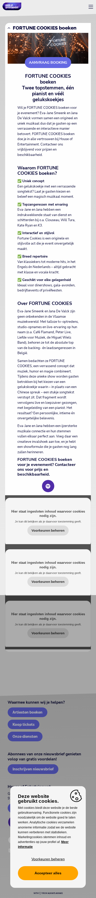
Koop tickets (24, 724)
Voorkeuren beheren (48, 530)
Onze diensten (25, 736)
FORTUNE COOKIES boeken (45, 28)
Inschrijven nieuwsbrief (33, 769)
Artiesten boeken (27, 712)
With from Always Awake (48, 893)
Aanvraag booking (48, 62)
